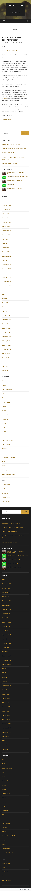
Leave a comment (17, 42)
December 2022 (6, 243)
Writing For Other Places (8, 474)
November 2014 (6, 349)
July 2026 (4, 201)
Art (3, 381)
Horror (4, 423)
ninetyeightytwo (11, 172)
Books (4, 385)
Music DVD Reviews (7, 440)
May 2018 (5, 311)
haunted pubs (5, 419)
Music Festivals (6, 444)
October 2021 (6, 251)
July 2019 (4, 294)
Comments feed (6, 497)
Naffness (4, 448)
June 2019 (4, 298)
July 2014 (4, 362)
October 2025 (6, 209)
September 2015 (6, 336)
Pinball (4, 461)
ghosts (4, 410)
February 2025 (6, 213)
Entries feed (5, 493)
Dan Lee (9, 176)
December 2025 (6, 205)
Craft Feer (19, 188)
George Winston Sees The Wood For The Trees (14, 148)
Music (3, 436)
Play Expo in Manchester (13, 50)
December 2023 (6, 230)
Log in (3, 489)
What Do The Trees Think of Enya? (11, 144)
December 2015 (6, 328)
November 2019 (6, 281)
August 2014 (5, 357)
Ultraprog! (19, 180)
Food (3, 398)
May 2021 (5, 260)
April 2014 (5, 370)
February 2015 (6, 340)
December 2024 (6, 222)
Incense (4, 427)
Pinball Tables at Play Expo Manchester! (11, 38)
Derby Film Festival (7, 389)
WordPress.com (6, 501)
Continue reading (7, 119)
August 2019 (5, 290)
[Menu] (4, 21)
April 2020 (5, 273)
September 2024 (6, 226)
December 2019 (6, 277)
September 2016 (6, 319)
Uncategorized (6, 470)
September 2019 (6, 285)
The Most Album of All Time (9, 163)
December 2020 (6, 264)
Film (3, 393)
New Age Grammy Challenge (9, 457)
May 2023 (5, 239)
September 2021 (6, 256)
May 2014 (5, 366)
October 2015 (6, 332)
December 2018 (6, 307)
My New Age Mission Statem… (15, 173)
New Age (4, 453)
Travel (3, 465)
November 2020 (6, 268)
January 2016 (5, 324)
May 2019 (5, 302)
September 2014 (6, 353)
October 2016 (6, 315)
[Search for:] (15, 133)
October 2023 (6, 235)
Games (4, 406)
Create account (6, 484)
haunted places (6, 414)
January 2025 (5, 218)
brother (6, 55)
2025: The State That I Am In (9, 152)
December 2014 (6, 345)
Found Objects (6, 402)
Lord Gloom (15, 6)
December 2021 (6, 247)
